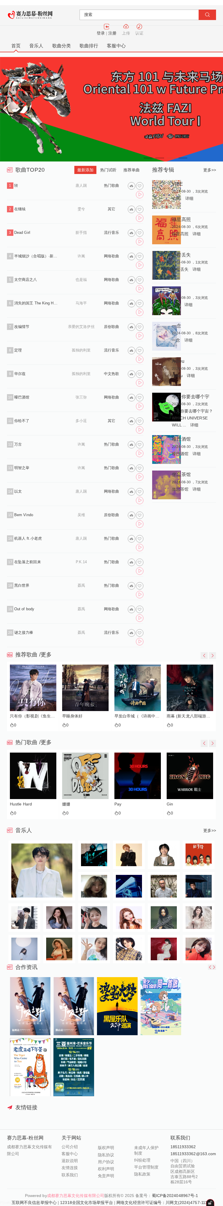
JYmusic (31, 1202)
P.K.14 (81, 562)
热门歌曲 (111, 185)
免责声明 (106, 1175)
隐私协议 (106, 1155)
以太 (18, 491)
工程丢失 (181, 254)
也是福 (81, 279)
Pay (117, 804)
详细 (189, 198)
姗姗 (66, 804)
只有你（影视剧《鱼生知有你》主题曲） (33, 716)
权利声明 (106, 1168)
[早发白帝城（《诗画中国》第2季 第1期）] (137, 688)
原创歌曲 (111, 326)
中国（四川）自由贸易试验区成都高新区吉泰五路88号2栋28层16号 (184, 1171)
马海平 (81, 303)
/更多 (45, 655)
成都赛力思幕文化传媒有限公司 (75, 1195)
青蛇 (176, 290)
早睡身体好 (72, 716)
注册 (112, 33)
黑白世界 (21, 585)
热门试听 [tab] (108, 170)
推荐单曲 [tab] (131, 170)
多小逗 (81, 421)
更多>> (209, 170)
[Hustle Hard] (33, 776)
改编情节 (21, 326)
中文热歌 (111, 374)
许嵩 (81, 256)
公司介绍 (70, 1146)
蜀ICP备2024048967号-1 (175, 1195)
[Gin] (190, 776)
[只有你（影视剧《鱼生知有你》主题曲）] (33, 688)
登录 (101, 33)
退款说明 (70, 1160)
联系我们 (70, 1175)
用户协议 (106, 1162)
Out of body (24, 609)
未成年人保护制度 (146, 1150)
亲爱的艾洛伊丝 (81, 326)
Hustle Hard (21, 804)
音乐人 (36, 45)
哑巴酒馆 (21, 397)
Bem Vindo (23, 515)
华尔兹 (20, 374)
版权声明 (106, 1147)
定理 (18, 350)
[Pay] (137, 776)
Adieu (178, 361)
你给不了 (21, 421)
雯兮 (81, 209)
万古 (18, 444)
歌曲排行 (89, 45)
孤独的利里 (81, 350)
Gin (170, 804)
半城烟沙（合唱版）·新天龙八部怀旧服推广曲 (36, 256)
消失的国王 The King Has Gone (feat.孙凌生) (36, 303)
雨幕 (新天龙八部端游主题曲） (190, 716)
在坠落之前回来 (27, 562)
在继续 (20, 209)
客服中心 (116, 45)
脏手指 (81, 232)
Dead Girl (22, 232)
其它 (111, 209)
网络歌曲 (111, 256)
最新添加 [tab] (85, 170)
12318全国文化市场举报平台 (86, 1202)
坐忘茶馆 (181, 474)
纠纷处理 (142, 1160)
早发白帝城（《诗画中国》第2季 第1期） (137, 716)
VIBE (177, 183)
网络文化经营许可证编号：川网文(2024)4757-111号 (163, 1202)
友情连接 (70, 1167)
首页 (16, 45)
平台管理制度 (146, 1167)
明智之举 (21, 468)
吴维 (81, 515)
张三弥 (81, 397)
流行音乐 (111, 232)
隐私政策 (142, 1174)
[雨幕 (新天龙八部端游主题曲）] (190, 688)
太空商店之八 (25, 279)
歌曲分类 (61, 45)
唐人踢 (81, 185)
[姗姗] (85, 776)
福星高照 (181, 219)
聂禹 (81, 585)
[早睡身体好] (85, 688)
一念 (176, 325)
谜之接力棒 (23, 632)
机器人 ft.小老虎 (28, 538)
